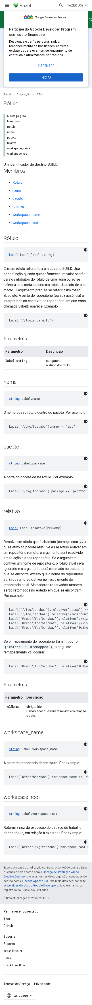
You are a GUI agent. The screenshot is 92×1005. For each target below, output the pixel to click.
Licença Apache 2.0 (35, 881)
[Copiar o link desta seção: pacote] (23, 447)
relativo (18, 207)
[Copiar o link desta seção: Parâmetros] (31, 339)
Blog (7, 918)
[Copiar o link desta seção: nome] (21, 382)
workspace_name (26, 215)
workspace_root (25, 223)
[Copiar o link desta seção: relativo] (24, 512)
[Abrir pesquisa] (61, 5)
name (17, 190)
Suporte (9, 944)
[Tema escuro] (85, 250)
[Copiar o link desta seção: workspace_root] (44, 797)
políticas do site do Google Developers (32, 885)
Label (13, 255)
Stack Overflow (14, 965)
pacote (18, 198)
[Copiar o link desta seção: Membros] (29, 171)
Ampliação (24, 94)
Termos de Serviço (17, 984)
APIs (39, 94)
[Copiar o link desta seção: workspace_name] (48, 733)
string (14, 398)
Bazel (7, 94)
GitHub (8, 926)
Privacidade (42, 984)
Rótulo (18, 182)
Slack (7, 958)
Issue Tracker (13, 951)
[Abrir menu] (7, 5)
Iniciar (46, 77)
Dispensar (46, 66)
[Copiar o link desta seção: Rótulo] (22, 238)
